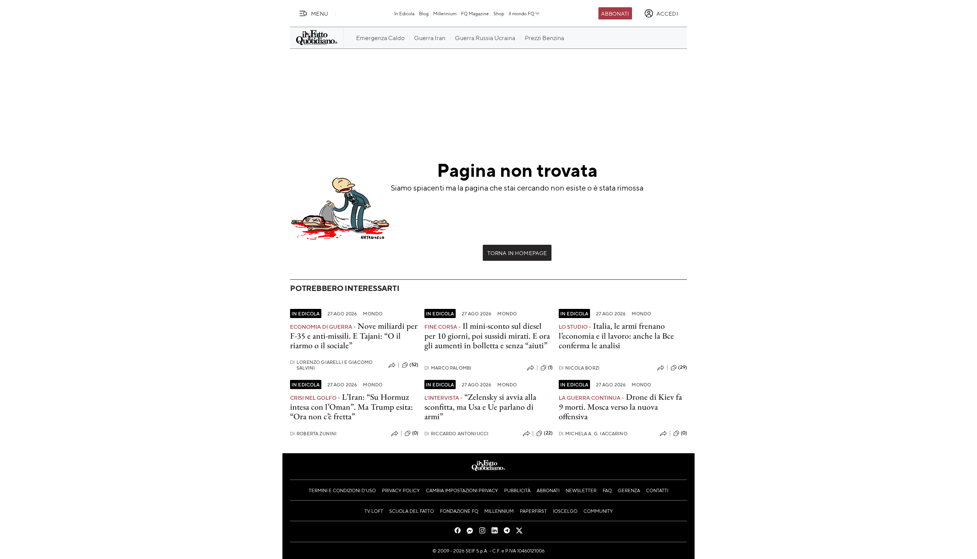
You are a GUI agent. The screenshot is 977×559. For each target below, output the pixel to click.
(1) (550, 367)
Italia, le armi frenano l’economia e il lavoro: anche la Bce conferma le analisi (616, 335)
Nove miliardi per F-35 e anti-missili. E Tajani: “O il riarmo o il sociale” (354, 335)
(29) (682, 367)
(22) (548, 433)
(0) (415, 433)
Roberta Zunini (313, 433)
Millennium (444, 13)
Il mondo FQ (521, 13)
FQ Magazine (475, 13)
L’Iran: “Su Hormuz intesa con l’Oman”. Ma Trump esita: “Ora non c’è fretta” (351, 406)
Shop (498, 13)
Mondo (372, 313)
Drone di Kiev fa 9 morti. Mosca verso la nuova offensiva (620, 406)
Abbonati (615, 13)
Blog (424, 13)
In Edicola (404, 13)
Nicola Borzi (579, 368)
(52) (414, 364)
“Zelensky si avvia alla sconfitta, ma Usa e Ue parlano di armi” (480, 406)
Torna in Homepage (517, 252)
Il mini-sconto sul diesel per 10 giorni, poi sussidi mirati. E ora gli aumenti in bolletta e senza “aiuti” (487, 335)
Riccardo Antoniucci (456, 433)
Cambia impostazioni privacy (462, 490)
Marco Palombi (447, 368)
